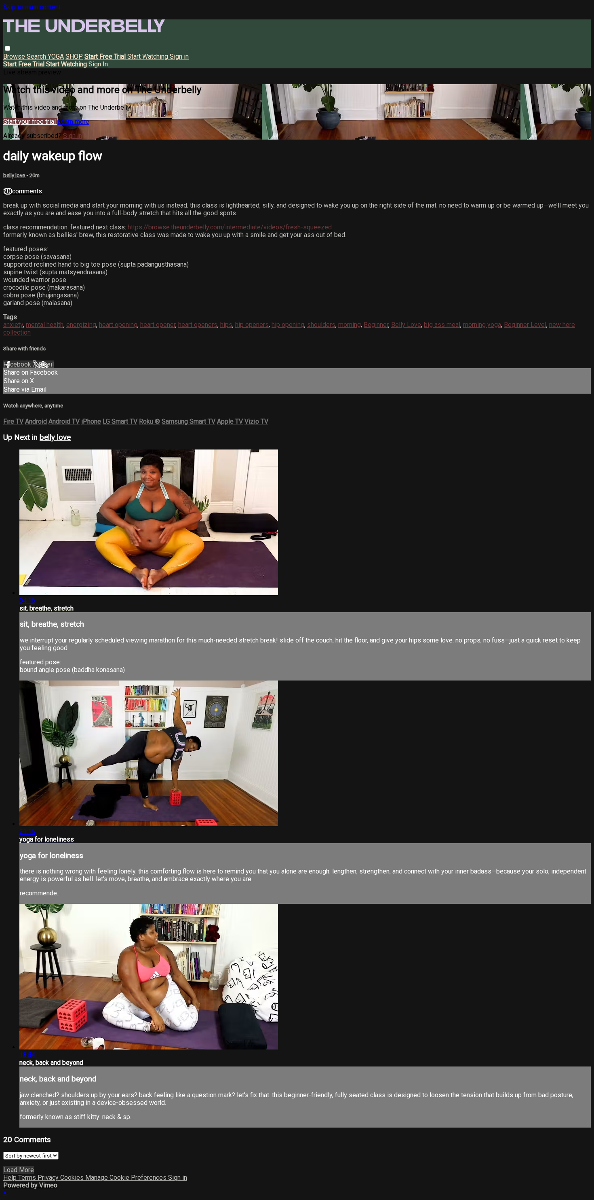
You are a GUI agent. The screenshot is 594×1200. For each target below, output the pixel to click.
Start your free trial (30, 121)
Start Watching (148, 56)
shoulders (321, 325)
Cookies (72, 1177)
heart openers (197, 325)
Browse (15, 56)
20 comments (22, 191)
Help (10, 1177)
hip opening (288, 325)
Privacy (49, 1177)
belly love (14, 175)
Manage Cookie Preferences (126, 1177)
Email (46, 364)
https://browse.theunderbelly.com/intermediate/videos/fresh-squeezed (230, 227)
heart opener (157, 325)
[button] (7, 48)
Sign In (98, 64)
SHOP (74, 56)
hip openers (252, 325)
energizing (81, 325)
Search (37, 56)
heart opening (118, 325)
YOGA (56, 56)
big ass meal (442, 325)
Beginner (376, 325)
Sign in (179, 56)
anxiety (13, 325)
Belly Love (406, 325)
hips (226, 325)
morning (349, 325)
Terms (28, 1177)
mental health (44, 325)
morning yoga (482, 325)
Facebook (18, 364)
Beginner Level (525, 325)
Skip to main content (32, 7)
